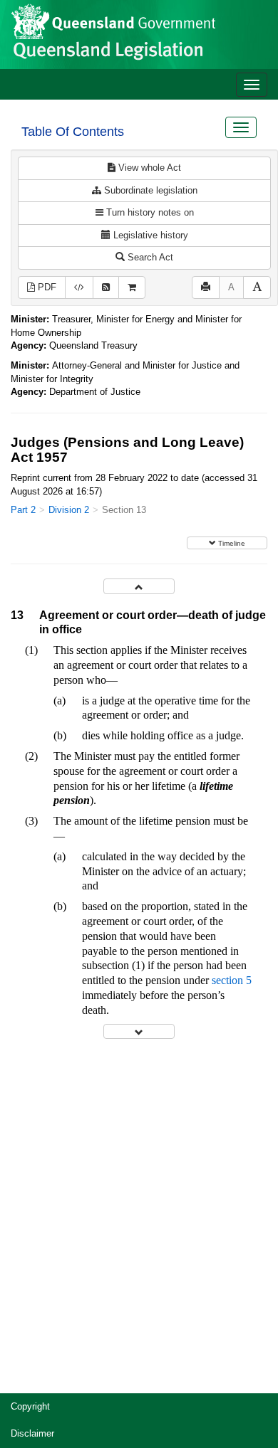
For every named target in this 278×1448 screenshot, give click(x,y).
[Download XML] (79, 288)
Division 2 (68, 509)
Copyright (30, 1406)
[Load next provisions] (139, 1031)
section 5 (232, 980)
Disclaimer (32, 1433)
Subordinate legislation (149, 190)
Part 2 (23, 509)
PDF (45, 287)
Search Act (149, 257)
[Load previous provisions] (139, 585)
